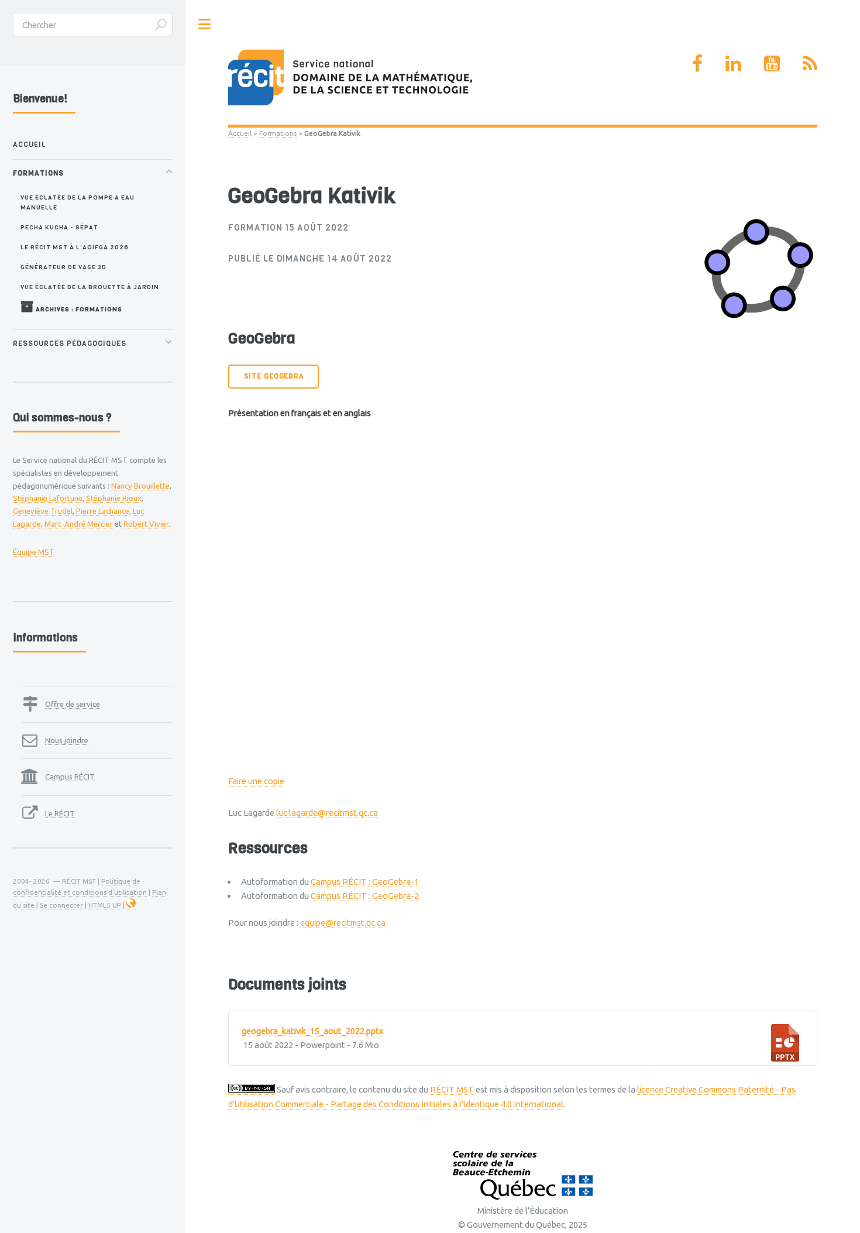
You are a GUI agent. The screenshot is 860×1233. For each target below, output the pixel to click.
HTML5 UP (104, 905)
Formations (278, 133)
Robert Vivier (145, 524)
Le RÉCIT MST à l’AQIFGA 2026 (74, 247)
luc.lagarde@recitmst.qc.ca (327, 813)
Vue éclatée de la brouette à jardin (89, 287)
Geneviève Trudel (43, 511)
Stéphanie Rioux (114, 498)
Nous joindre (66, 740)
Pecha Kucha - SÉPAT (59, 227)
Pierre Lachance (102, 511)
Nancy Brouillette (140, 486)
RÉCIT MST (452, 1089)
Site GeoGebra (274, 376)
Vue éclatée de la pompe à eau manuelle (77, 202)
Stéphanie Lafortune (47, 498)
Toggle (204, 24)
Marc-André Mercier (78, 524)
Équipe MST (33, 552)
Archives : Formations (78, 309)
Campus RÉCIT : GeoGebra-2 (365, 896)
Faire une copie (256, 781)
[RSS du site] (810, 63)
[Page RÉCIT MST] (697, 63)
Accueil (240, 133)
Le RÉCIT (60, 813)
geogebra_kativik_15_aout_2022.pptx (312, 1031)
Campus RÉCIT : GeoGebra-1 (365, 882)
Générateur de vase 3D (63, 267)
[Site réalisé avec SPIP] (131, 905)
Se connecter (61, 905)
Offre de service (72, 704)
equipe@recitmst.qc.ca (343, 923)
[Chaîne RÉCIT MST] (772, 63)
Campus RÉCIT (70, 776)
